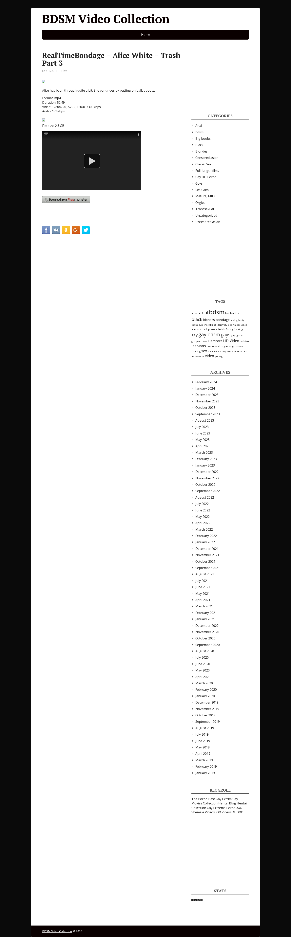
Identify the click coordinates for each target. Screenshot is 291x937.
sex (204, 350)
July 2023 (202, 427)
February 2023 (206, 459)
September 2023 (207, 414)
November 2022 (207, 478)
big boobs (232, 313)
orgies (224, 346)
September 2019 (207, 721)
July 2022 (202, 504)
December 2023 (207, 395)
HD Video (231, 340)
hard (205, 341)
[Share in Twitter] (86, 230)
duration (196, 329)
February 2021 (206, 613)
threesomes (240, 351)
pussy (239, 346)
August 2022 (204, 497)
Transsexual (204, 209)
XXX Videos (224, 812)
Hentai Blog (227, 803)
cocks (194, 324)
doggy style (223, 324)
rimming (196, 351)
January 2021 (205, 619)
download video (238, 324)
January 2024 (205, 388)
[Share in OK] (66, 230)
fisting (229, 329)
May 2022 (202, 516)
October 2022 (205, 484)
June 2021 (202, 587)
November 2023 (207, 401)
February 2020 (206, 689)
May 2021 (202, 593)
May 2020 (202, 670)
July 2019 (202, 734)
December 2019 (207, 702)
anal (203, 312)
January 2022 (205, 542)
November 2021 (207, 555)
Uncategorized (206, 215)
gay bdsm (209, 334)
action (194, 313)
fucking (238, 329)
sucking (222, 351)
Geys (199, 183)
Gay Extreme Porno (221, 808)
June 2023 (202, 433)
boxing (234, 320)
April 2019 (202, 753)
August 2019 (204, 728)
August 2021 (204, 574)
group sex (196, 341)
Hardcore (215, 341)
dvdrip (206, 329)
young (219, 356)
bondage (223, 319)
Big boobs (203, 138)
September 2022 (207, 491)
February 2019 (206, 766)
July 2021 (202, 581)
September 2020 (207, 645)
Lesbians (202, 190)
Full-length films (207, 170)
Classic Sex (203, 164)
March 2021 (204, 606)
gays (225, 334)
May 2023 (202, 439)
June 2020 (202, 664)
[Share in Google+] (76, 230)
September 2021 (207, 568)
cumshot (203, 324)
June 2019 (202, 741)
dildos (213, 324)
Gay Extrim (224, 799)
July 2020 (202, 657)
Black (199, 145)
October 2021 (205, 561)
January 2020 (205, 696)
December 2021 (207, 548)
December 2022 (207, 471)
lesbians (198, 345)
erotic (214, 329)
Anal (198, 125)
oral (217, 346)
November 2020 (207, 632)
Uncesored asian (207, 222)
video (209, 355)
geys (233, 335)
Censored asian (206, 158)
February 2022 (206, 536)
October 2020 (205, 638)
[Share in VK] (56, 230)
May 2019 (202, 747)
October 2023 (205, 407)
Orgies (200, 202)
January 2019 (205, 773)
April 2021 (202, 600)
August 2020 (204, 651)
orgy (231, 346)
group (239, 335)
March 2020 (204, 683)
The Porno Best (203, 799)
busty (241, 320)
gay (194, 334)
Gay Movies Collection (214, 801)
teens (230, 351)
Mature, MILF (205, 196)
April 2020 (202, 677)
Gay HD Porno (206, 177)
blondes (209, 320)
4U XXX (237, 812)
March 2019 (204, 760)
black (196, 319)
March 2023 (204, 452)
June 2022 (202, 510)
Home (145, 34)
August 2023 (204, 420)
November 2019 (207, 709)
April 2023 (202, 446)
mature (211, 346)
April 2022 (202, 523)
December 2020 (207, 625)
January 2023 (205, 465)
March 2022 (204, 529)
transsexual (197, 356)
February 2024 (206, 382)
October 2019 (205, 715)
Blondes (201, 151)
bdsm (64, 70)
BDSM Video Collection (105, 19)
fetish (221, 329)
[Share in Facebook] (46, 230)
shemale (212, 351)
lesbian (244, 341)
